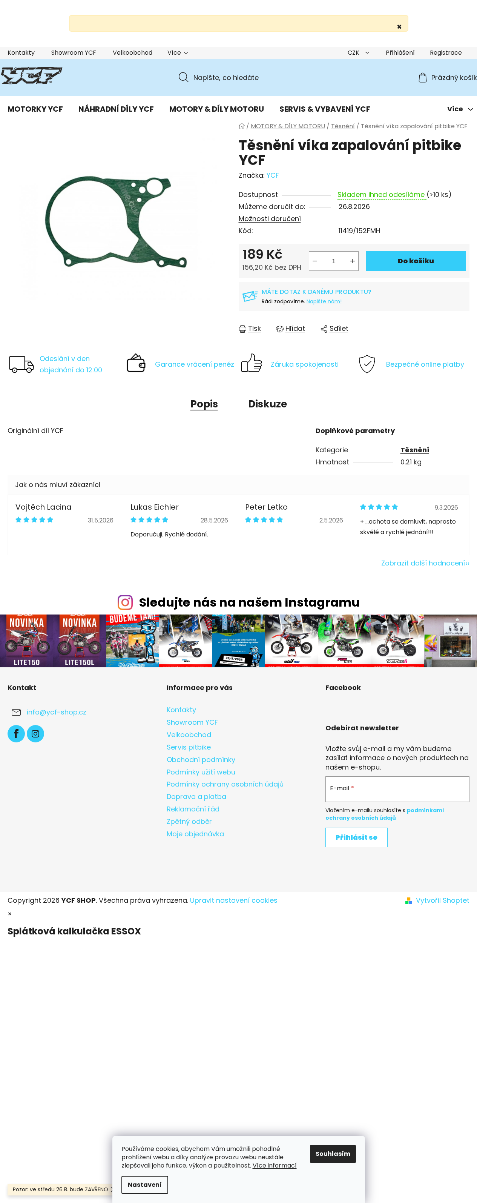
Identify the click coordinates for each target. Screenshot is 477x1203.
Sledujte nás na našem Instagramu (249, 602)
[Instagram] (35, 733)
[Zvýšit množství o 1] (352, 261)
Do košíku (416, 261)
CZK (354, 52)
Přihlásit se (356, 837)
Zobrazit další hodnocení (423, 563)
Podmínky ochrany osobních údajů (225, 784)
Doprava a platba (196, 796)
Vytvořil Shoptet (442, 900)
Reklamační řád (193, 809)
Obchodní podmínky (201, 759)
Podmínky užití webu (201, 772)
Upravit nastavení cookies (234, 900)
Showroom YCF (73, 52)
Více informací (275, 1165)
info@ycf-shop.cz (56, 712)
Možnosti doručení (270, 218)
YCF (273, 175)
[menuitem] (35, 109)
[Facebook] (16, 733)
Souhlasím (333, 1153)
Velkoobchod (132, 52)
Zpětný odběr (189, 821)
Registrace (446, 52)
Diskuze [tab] (267, 404)
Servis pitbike (189, 747)
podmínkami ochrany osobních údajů (384, 814)
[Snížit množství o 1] (315, 261)
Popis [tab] (204, 404)
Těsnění (414, 450)
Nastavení (145, 1184)
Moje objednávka (195, 834)
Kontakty (21, 52)
